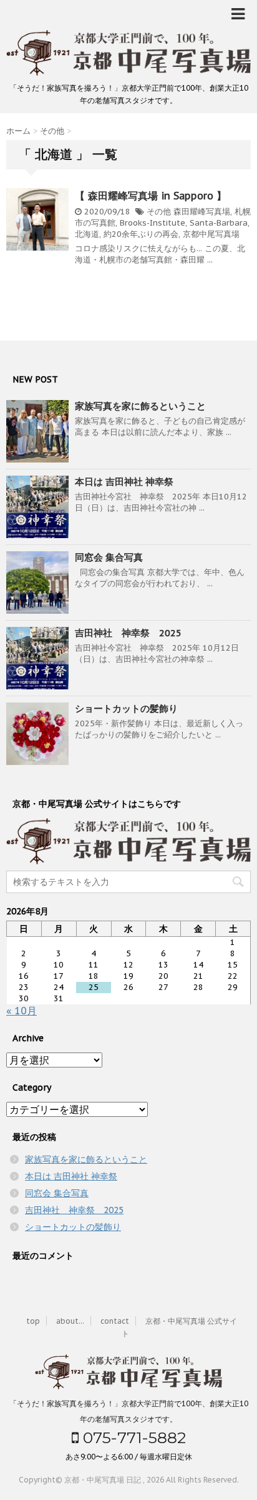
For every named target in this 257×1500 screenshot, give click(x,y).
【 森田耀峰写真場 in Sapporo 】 (150, 195)
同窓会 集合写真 (109, 557)
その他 (159, 211)
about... (70, 1321)
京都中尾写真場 (211, 234)
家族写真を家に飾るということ (140, 406)
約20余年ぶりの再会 (141, 234)
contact (114, 1321)
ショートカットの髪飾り (126, 708)
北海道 (87, 234)
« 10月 (21, 1010)
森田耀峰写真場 (201, 211)
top (33, 1321)
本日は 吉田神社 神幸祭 (124, 482)
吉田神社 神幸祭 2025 (128, 633)
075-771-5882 (132, 1437)
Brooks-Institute (152, 223)
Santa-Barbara (219, 223)
